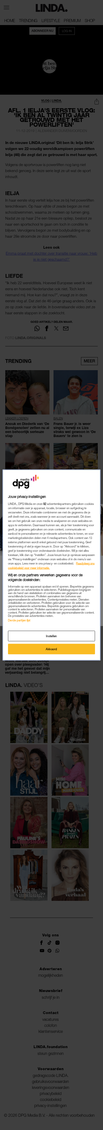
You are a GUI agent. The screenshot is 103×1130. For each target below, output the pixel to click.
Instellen (51, 636)
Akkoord (51, 649)
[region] (51, 565)
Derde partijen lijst (19, 620)
